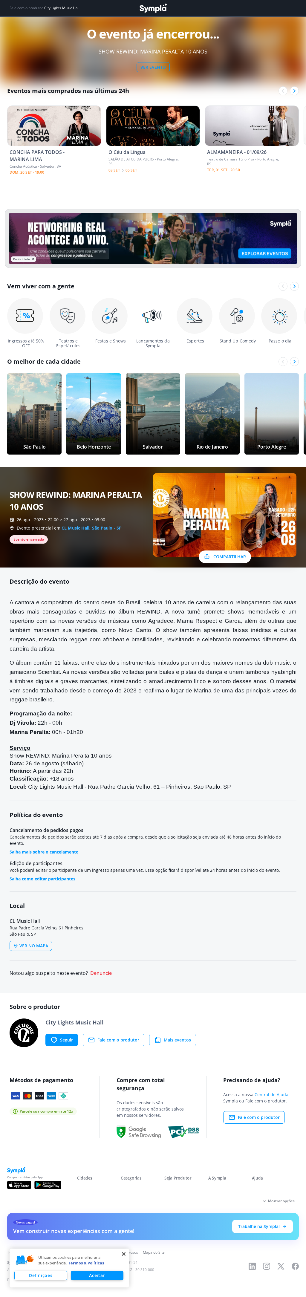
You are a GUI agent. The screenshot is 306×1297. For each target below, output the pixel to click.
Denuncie (101, 973)
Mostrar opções (281, 1200)
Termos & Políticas (86, 1263)
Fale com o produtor (118, 1040)
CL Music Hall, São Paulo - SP (92, 528)
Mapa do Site (154, 1252)
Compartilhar (229, 556)
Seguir (66, 1040)
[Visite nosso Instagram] (266, 1266)
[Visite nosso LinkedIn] (252, 1266)
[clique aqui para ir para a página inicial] (153, 8)
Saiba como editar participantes (42, 879)
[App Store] (19, 1185)
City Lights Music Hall (61, 8)
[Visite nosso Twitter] (280, 1266)
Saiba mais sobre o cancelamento (44, 852)
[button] (24, 1260)
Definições (40, 1275)
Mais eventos (177, 1040)
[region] (69, 1268)
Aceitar (97, 1275)
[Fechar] (123, 1254)
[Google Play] (47, 1185)
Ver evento (153, 67)
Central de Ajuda (271, 1094)
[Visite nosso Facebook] (295, 1266)
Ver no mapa (33, 946)
